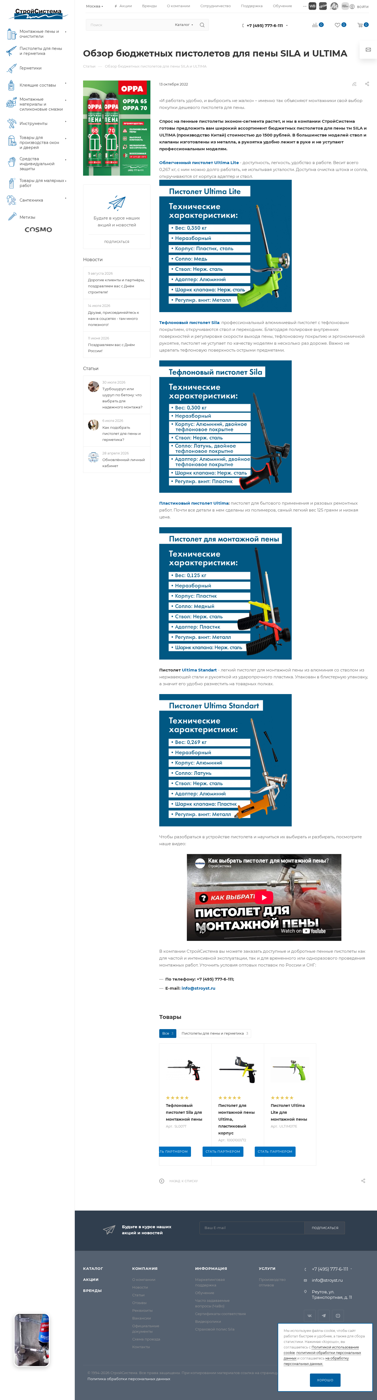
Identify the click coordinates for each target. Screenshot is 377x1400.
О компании (143, 1279)
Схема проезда (146, 1339)
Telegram (324, 1316)
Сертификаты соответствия (220, 1313)
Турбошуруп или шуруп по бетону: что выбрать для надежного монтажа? (122, 398)
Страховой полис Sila (215, 1329)
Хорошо (325, 1380)
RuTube (338, 1316)
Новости (93, 259)
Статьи (91, 368)
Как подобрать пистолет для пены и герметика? (121, 433)
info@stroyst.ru (327, 1280)
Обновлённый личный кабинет (123, 462)
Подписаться (325, 1228)
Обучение (204, 1293)
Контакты (141, 1347)
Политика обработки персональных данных (128, 1379)
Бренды (92, 1290)
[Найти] (202, 25)
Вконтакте (310, 1316)
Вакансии (141, 1318)
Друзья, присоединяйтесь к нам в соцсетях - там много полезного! (113, 318)
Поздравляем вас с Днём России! (111, 347)
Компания (145, 1268)
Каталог (93, 1268)
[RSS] (354, 84)
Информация (211, 1268)
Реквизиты (142, 1310)
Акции (91, 1279)
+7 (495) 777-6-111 (265, 25)
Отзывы (139, 1302)
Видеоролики (208, 1321)
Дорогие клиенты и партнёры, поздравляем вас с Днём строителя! (116, 286)
